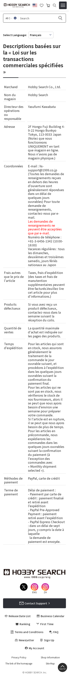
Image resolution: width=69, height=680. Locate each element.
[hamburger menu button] (63, 5)
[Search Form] (54, 5)
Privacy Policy (19, 657)
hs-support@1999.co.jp (42, 168)
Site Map (50, 663)
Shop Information (50, 657)
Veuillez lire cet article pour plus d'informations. (46, 292)
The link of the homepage (18, 663)
